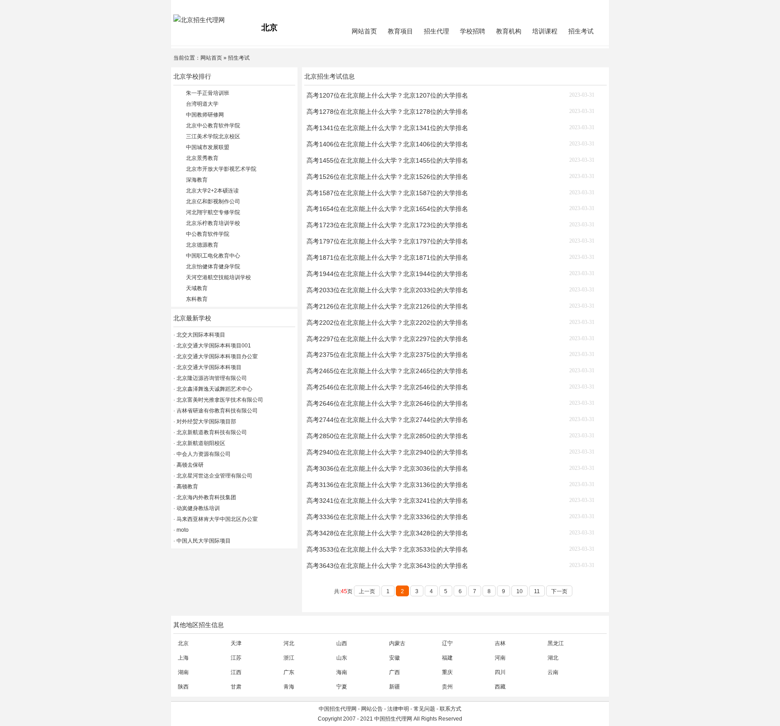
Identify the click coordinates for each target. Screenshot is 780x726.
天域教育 (197, 288)
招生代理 (436, 31)
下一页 (559, 591)
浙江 (288, 658)
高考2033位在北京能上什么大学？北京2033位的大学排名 (387, 290)
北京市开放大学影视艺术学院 (221, 169)
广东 (288, 672)
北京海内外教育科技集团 (205, 497)
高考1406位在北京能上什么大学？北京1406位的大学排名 (387, 144)
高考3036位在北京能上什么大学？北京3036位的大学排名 (387, 468)
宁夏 (341, 687)
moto (182, 530)
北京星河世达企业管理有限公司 (213, 476)
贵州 (447, 687)
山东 (341, 658)
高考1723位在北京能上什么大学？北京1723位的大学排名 (387, 225)
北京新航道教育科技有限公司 (211, 432)
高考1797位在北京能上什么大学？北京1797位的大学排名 (387, 241)
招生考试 (581, 31)
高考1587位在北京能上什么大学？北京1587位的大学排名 (387, 193)
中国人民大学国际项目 (203, 541)
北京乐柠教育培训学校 (213, 223)
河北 (288, 643)
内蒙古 (397, 643)
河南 (500, 658)
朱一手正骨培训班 (207, 93)
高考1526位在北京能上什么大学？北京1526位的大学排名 (387, 176)
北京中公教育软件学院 (213, 125)
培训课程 (544, 31)
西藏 (500, 687)
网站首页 (364, 31)
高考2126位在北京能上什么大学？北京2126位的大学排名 (387, 306)
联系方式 (450, 709)
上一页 (367, 591)
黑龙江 (556, 643)
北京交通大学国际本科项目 (208, 367)
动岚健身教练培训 (197, 508)
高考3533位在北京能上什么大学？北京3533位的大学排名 (387, 549)
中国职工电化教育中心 (213, 256)
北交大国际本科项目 (200, 335)
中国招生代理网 (338, 709)
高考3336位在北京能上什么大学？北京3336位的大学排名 (387, 516)
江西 (236, 672)
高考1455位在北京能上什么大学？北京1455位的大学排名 (387, 160)
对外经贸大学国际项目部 (205, 421)
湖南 (183, 672)
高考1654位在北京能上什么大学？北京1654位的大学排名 (387, 208)
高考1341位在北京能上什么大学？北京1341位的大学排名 (387, 127)
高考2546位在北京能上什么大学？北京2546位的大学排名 (387, 387)
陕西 (183, 687)
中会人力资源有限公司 (203, 454)
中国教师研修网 (205, 115)
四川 (500, 672)
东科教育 (197, 299)
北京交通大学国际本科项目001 (213, 345)
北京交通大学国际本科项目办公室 (216, 356)
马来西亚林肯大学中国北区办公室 (216, 519)
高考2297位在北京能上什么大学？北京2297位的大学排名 (387, 338)
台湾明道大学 (202, 104)
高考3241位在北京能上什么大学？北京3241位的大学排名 (387, 500)
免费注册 (596, 7)
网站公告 (372, 709)
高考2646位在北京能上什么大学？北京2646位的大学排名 (387, 403)
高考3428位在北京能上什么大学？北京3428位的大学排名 (387, 533)
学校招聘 (472, 31)
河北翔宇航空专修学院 (213, 212)
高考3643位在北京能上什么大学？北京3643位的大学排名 (387, 565)
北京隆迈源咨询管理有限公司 (211, 378)
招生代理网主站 (192, 7)
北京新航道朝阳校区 (200, 443)
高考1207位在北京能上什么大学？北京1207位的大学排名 (387, 95)
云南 (553, 672)
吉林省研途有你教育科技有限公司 (216, 410)
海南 (341, 672)
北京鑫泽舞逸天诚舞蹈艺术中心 (213, 389)
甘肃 (236, 687)
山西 (341, 643)
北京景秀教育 (202, 158)
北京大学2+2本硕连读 (212, 190)
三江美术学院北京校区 (213, 136)
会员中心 (573, 7)
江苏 (236, 658)
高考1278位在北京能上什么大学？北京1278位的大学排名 (387, 111)
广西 (394, 672)
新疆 (394, 687)
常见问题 (424, 709)
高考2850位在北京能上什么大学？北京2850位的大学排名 (387, 436)
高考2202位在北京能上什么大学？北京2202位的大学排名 (387, 322)
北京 (183, 643)
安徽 (394, 658)
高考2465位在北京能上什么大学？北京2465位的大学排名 (387, 371)
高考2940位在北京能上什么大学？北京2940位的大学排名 (387, 452)
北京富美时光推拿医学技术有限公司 (219, 400)
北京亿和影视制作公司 (213, 201)
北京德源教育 (202, 245)
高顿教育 (186, 486)
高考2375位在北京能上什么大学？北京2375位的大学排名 (387, 354)
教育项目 (400, 31)
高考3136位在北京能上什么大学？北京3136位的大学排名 (387, 484)
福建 (447, 658)
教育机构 (508, 31)
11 (537, 591)
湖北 (553, 658)
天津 (236, 643)
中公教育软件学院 (207, 234)
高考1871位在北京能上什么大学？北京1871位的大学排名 (387, 257)
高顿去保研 (189, 465)
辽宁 (447, 643)
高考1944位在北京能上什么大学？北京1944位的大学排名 (387, 273)
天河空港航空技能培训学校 (218, 277)
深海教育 (197, 180)
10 (519, 591)
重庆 (447, 672)
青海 (288, 687)
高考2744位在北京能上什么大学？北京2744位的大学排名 (387, 419)
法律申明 (398, 709)
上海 (183, 658)
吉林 (500, 643)
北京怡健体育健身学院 (213, 266)
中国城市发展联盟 (207, 147)
